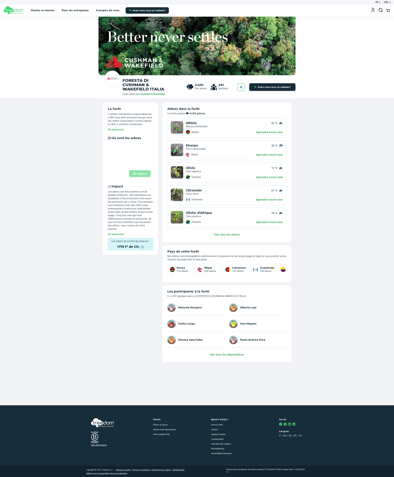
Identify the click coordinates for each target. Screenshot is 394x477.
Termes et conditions (141, 470)
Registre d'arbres (218, 434)
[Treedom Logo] (15, 10)
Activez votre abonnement (164, 430)
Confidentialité (217, 439)
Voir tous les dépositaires (227, 354)
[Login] (373, 10)
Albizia (191, 123)
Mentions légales (123, 470)
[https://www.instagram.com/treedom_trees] (285, 424)
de (290, 435)
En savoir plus (116, 129)
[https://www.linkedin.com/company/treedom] (294, 424)
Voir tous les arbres (227, 234)
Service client (217, 425)
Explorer (142, 173)
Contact (214, 430)
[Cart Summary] (388, 10)
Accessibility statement (221, 453)
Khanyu (192, 145)
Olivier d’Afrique (199, 213)
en (284, 435)
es (300, 435)
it (280, 435)
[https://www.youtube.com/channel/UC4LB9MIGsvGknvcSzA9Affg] (289, 424)
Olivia (190, 168)
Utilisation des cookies (221, 444)
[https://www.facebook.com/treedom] (280, 424)
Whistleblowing (217, 449)
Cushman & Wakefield (152, 94)
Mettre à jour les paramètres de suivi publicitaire (106, 473)
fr (295, 435)
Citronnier (194, 190)
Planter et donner (160, 425)
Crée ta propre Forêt (161, 434)
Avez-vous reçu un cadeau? (149, 10)
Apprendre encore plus (269, 132)
